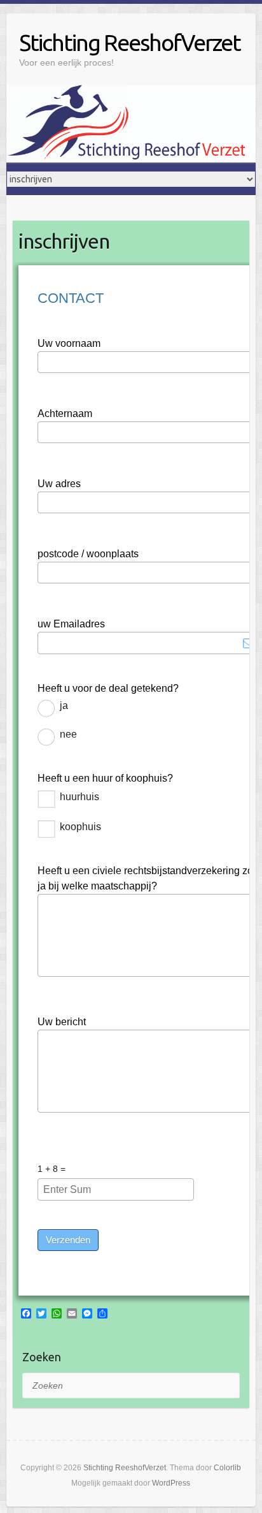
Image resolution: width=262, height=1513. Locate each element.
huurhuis (79, 796)
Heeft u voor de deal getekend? (108, 688)
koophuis (80, 826)
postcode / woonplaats (88, 553)
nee (68, 734)
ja (64, 705)
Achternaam (65, 413)
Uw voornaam (69, 343)
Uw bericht (62, 1021)
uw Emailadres (71, 623)
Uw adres (59, 483)
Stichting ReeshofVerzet (129, 42)
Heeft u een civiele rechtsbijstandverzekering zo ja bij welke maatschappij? (145, 878)
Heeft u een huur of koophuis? (105, 778)
